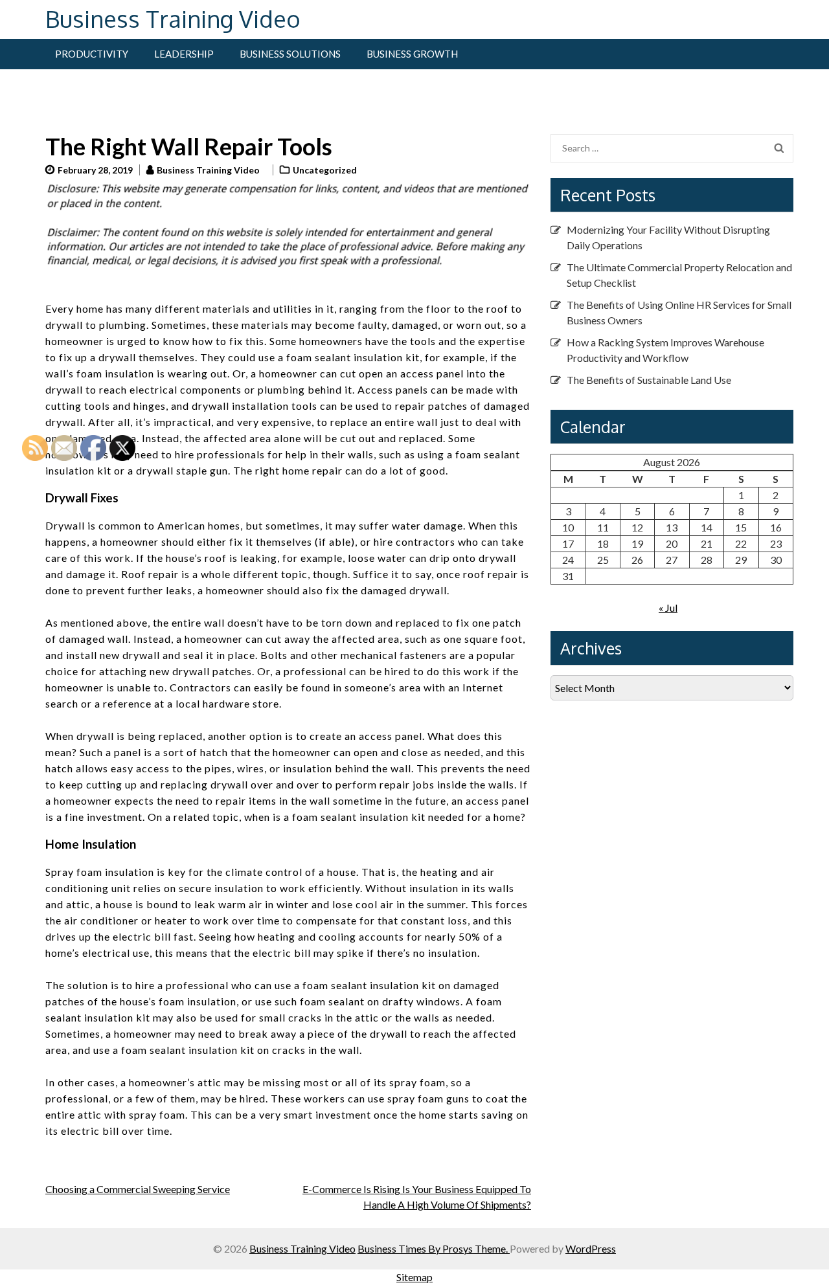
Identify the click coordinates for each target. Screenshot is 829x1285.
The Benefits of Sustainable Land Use (649, 380)
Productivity (91, 54)
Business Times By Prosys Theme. (434, 1248)
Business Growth (412, 54)
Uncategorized (325, 169)
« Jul (668, 607)
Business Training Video (173, 18)
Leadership (184, 54)
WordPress (590, 1248)
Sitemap (414, 1277)
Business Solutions (290, 54)
